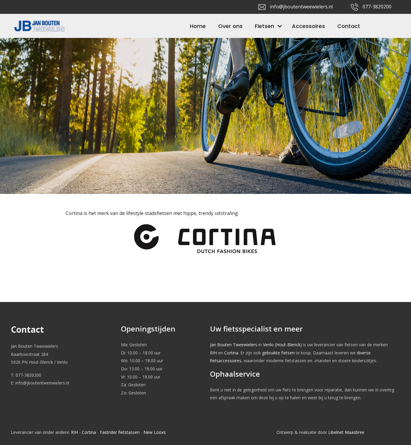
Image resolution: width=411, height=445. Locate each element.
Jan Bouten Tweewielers (233, 344)
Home (198, 26)
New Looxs (155, 432)
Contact (348, 26)
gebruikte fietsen (278, 353)
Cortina (231, 353)
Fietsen (264, 26)
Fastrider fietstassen (120, 432)
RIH (213, 353)
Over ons (230, 26)
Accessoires (308, 26)
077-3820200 (377, 6)
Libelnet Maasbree (346, 432)
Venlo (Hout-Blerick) (282, 344)
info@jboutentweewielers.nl (301, 6)
